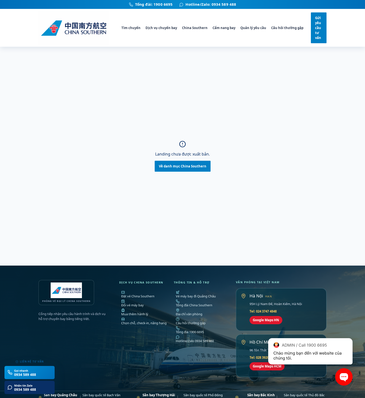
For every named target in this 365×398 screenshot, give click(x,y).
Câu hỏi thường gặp (287, 28)
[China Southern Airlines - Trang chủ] (76, 27)
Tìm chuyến (131, 28)
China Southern (195, 28)
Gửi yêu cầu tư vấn (318, 28)
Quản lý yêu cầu (253, 28)
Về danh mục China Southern (182, 166)
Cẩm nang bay (224, 28)
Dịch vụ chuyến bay (161, 28)
